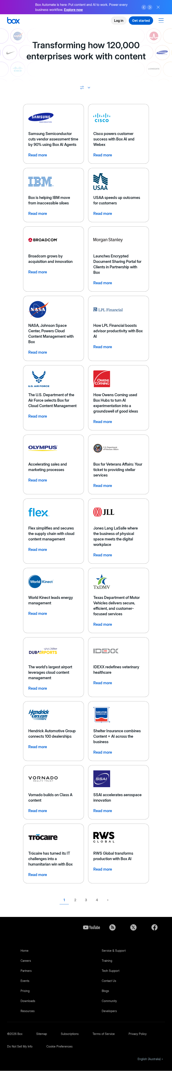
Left (143, 7)
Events (25, 981)
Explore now (73, 10)
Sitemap (41, 1034)
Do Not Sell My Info (20, 1046)
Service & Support (114, 950)
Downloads (28, 1001)
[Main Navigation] (161, 20)
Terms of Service (104, 1034)
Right (149, 7)
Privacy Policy (138, 1034)
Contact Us (109, 981)
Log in (118, 20)
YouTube (91, 927)
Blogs (105, 991)
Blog (112, 927)
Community (109, 1001)
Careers (26, 960)
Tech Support (110, 970)
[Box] (13, 21)
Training (107, 960)
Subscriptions (70, 1034)
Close (158, 7)
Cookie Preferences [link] (59, 1046)
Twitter (133, 927)
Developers (109, 1011)
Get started (141, 20)
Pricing (25, 991)
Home (25, 950)
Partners (26, 970)
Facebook (154, 927)
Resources (28, 1011)
